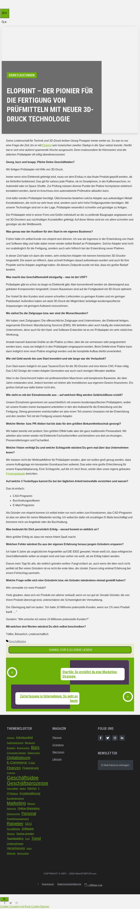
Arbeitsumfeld (24, 737)
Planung (56, 737)
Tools (27, 839)
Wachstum (58, 752)
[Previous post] (12, 672)
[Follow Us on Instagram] (115, 738)
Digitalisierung (18, 757)
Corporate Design (16, 752)
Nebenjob (11, 808)
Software (28, 828)
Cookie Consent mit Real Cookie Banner (24, 906)
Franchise (11, 773)
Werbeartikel (23, 853)
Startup (11, 833)
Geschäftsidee (17, 641)
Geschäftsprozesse (27, 783)
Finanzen (14, 768)
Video (29, 848)
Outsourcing (13, 813)
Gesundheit (12, 788)
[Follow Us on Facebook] (100, 738)
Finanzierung (30, 768)
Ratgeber (15, 823)
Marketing (16, 803)
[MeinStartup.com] (17, 7)
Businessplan (23, 748)
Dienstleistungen (22, 75)
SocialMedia (13, 829)
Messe (31, 803)
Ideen (23, 788)
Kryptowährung (30, 793)
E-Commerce (17, 762)
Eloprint (46, 145)
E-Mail (32, 763)
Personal (29, 813)
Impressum (48, 884)
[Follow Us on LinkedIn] (122, 738)
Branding (11, 748)
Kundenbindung (15, 798)
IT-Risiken (12, 793)
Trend (36, 838)
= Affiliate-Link (93, 885)
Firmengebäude (15, 473)
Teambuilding (15, 838)
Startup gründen (25, 833)
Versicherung (16, 848)
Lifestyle (57, 759)
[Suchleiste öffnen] (4, 22)
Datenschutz (33, 753)
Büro (35, 747)
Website (11, 853)
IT (39, 788)
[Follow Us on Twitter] (107, 738)
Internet (31, 788)
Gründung (58, 744)
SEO (28, 824)
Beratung (30, 742)
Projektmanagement (18, 818)
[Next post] (128, 697)
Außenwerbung (15, 742)
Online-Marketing (28, 808)
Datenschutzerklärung (69, 884)
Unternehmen (15, 843)
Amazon (11, 738)
